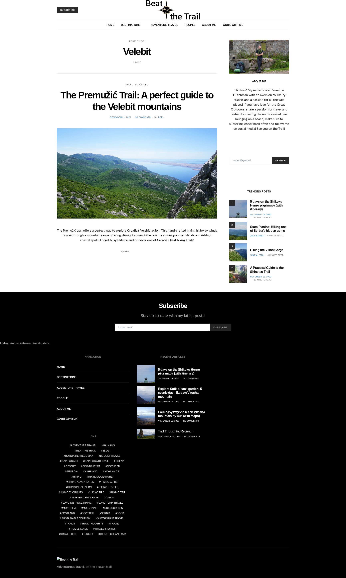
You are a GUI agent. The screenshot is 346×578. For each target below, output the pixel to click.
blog (106, 450)
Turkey (88, 534)
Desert (71, 466)
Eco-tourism (91, 466)
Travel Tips (141, 85)
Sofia (120, 513)
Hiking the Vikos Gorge (266, 250)
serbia (105, 513)
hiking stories (109, 487)
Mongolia (69, 508)
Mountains (90, 508)
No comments (143, 117)
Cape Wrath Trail (97, 461)
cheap (120, 461)
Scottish (88, 513)
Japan (110, 497)
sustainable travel (110, 518)
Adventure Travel (164, 24)
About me (209, 24)
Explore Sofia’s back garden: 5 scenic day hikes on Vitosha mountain (180, 392)
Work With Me (233, 24)
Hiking (77, 476)
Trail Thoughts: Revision (175, 431)
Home (111, 24)
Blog (129, 85)
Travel (114, 523)
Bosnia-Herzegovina (79, 456)
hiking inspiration (79, 487)
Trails (70, 523)
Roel (161, 117)
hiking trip (118, 492)
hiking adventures (81, 482)
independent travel (85, 497)
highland (91, 471)
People (190, 24)
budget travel (110, 456)
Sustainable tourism (75, 518)
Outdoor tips (113, 508)
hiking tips (97, 492)
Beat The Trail (86, 450)
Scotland (68, 513)
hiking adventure (100, 476)
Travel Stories (105, 528)
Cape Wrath (70, 461)
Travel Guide (79, 528)
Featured (113, 466)
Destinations (131, 24)
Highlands (112, 471)
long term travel (111, 502)
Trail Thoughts (92, 523)
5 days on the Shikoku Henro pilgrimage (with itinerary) (266, 205)
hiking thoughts (71, 492)
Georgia (72, 471)
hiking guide (109, 482)
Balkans (109, 445)
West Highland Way (113, 534)
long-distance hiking (77, 502)
